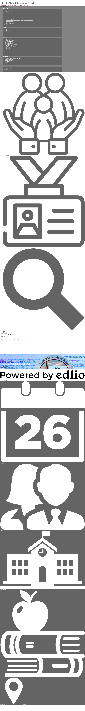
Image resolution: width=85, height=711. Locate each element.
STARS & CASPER (10, 40)
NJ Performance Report (10, 17)
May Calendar (11, 13)
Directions (24, 704)
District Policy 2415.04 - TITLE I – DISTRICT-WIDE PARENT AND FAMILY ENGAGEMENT (24, 51)
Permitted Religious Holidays (11, 44)
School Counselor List (10, 48)
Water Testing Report (10, 23)
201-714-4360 (3, 367)
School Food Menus (10, 47)
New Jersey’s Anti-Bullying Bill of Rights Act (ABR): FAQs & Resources (19, 20)
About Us (8, 11)
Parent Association (9, 41)
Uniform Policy (9, 19)
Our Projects (8, 61)
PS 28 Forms (8, 39)
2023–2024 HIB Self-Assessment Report (13, 49)
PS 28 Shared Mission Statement (12, 10)
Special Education (9, 59)
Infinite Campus (9, 42)
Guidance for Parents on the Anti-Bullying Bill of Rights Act (17, 46)
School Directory (9, 14)
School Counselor (9, 21)
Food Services (8, 16)
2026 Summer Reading (10, 32)
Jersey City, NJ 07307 (4, 366)
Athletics (7, 29)
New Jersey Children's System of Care (13, 45)
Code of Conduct (9, 30)
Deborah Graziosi (3, 334)
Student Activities (9, 31)
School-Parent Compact (10, 50)
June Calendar (11, 12)
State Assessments (9, 60)
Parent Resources (9, 43)
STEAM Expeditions (10, 15)
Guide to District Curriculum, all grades (13, 58)
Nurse (7, 22)
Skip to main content (4, 0)
